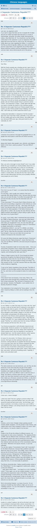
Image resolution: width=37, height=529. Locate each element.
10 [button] (21, 18)
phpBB (13, 525)
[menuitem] (5, 6)
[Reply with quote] (31, 23)
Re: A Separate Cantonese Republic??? (15, 27)
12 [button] (27, 18)
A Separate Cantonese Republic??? (15, 12)
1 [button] (15, 18)
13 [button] (29, 18)
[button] (10, 18)
